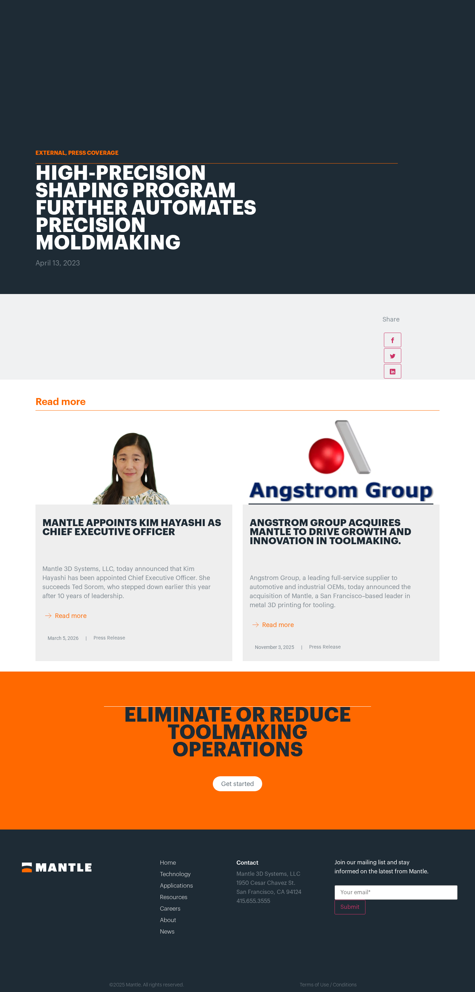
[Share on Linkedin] (392, 371)
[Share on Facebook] (392, 340)
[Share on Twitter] (392, 355)
